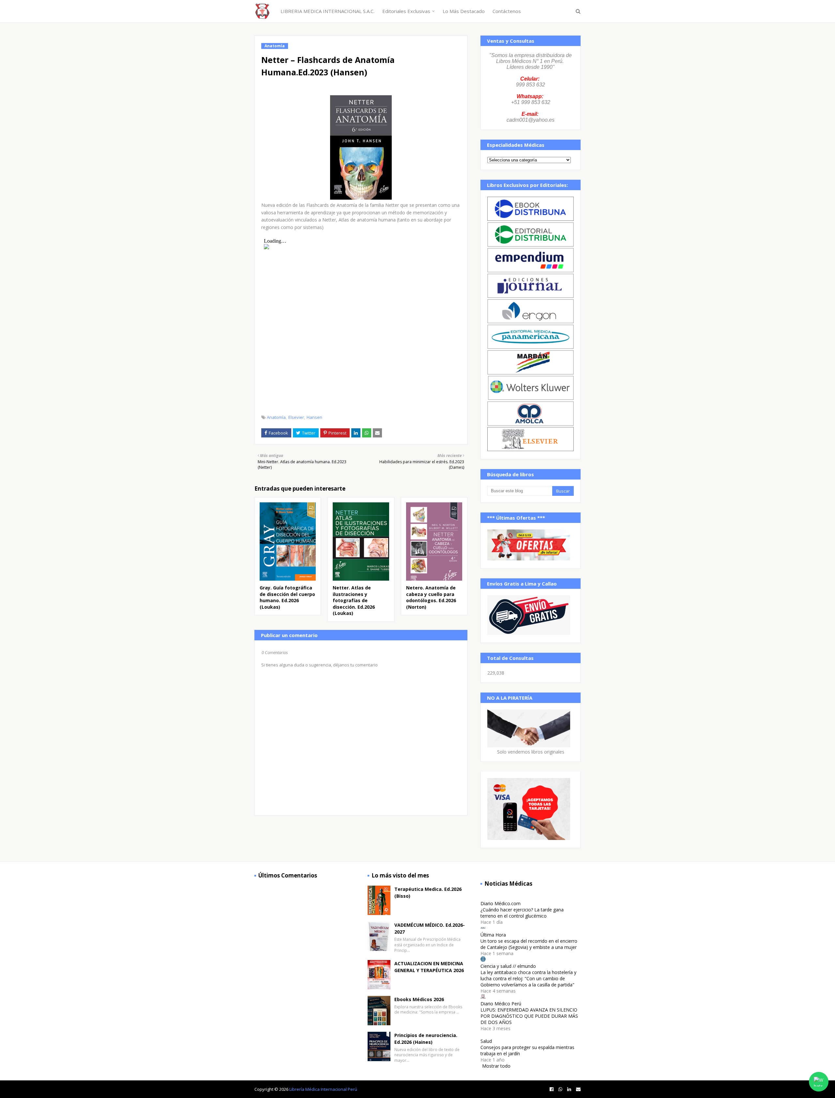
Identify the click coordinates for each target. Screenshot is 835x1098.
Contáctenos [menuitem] (507, 11)
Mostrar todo (496, 1066)
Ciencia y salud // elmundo (508, 966)
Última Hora (493, 935)
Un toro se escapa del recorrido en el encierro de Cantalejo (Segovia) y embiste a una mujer (528, 944)
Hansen (314, 417)
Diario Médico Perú (500, 1003)
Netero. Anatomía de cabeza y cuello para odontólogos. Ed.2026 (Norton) (431, 597)
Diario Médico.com (500, 903)
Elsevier (296, 417)
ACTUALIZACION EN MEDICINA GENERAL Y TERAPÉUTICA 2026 (429, 966)
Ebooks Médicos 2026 (419, 999)
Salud (486, 1041)
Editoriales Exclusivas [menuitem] (406, 11)
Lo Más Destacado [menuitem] (464, 11)
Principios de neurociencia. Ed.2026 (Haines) (425, 1038)
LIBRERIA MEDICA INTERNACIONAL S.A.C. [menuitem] (327, 11)
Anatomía (276, 417)
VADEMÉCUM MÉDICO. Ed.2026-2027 (429, 928)
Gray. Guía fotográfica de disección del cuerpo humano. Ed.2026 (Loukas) (287, 597)
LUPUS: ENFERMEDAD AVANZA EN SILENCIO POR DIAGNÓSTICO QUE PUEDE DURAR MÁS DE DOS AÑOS (529, 1016)
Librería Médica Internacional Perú (323, 1089)
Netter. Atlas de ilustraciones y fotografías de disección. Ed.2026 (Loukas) (354, 600)
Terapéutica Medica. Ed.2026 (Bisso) (428, 892)
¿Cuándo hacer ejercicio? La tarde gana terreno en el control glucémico (522, 913)
